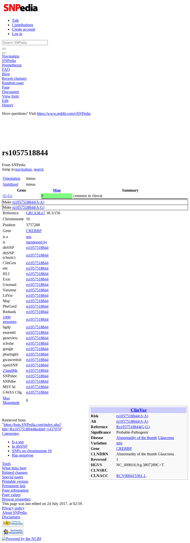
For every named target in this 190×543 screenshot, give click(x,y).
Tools (6, 464)
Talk (15, 20)
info (119, 443)
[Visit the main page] (21, 12)
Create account (23, 29)
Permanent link (13, 486)
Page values (11, 495)
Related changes (14, 472)
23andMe (10, 370)
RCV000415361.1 (130, 476)
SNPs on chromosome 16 (32, 451)
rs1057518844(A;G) (28, 207)
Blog (6, 74)
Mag (57, 190)
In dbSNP (19, 446)
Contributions (22, 25)
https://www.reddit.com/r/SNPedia (64, 113)
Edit (5, 101)
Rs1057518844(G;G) (133, 427)
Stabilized (10, 184)
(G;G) (7, 196)
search (39, 169)
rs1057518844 (37, 247)
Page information (15, 490)
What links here (14, 468)
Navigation (10, 56)
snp (28, 237)
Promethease (12, 65)
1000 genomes (10, 319)
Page (6, 87)
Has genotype (22, 455)
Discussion (10, 92)
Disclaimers (11, 517)
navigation (23, 169)
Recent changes (14, 78)
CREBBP (34, 231)
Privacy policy (13, 508)
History (8, 105)
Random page (13, 83)
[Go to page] (4, 48)
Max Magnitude (11, 400)
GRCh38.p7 (35, 213)
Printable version (15, 481)
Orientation (11, 178)
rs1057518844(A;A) (28, 202)
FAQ (6, 69)
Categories (10, 433)
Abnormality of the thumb (136, 438)
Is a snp (18, 442)
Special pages (12, 477)
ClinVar (139, 410)
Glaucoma (166, 438)
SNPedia (9, 61)
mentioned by (36, 242)
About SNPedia (14, 512)
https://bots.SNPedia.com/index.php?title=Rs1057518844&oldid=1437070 (31, 426)
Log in (17, 34)
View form (10, 96)
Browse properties (16, 499)
